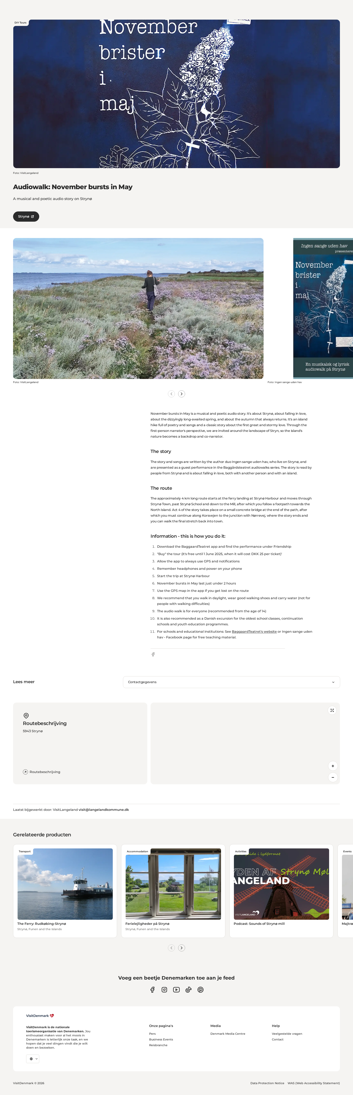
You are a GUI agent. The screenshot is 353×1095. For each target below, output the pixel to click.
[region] (245, 743)
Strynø (23, 216)
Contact (278, 1039)
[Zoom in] (333, 766)
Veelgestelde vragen (287, 1034)
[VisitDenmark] (40, 1016)
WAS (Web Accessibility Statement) (314, 1083)
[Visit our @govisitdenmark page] (188, 989)
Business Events (161, 1039)
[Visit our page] (164, 989)
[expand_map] (332, 710)
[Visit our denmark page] (152, 989)
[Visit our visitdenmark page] (176, 989)
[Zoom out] (333, 777)
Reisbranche (158, 1045)
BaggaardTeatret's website (254, 632)
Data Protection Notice (267, 1083)
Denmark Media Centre (227, 1034)
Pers (152, 1034)
